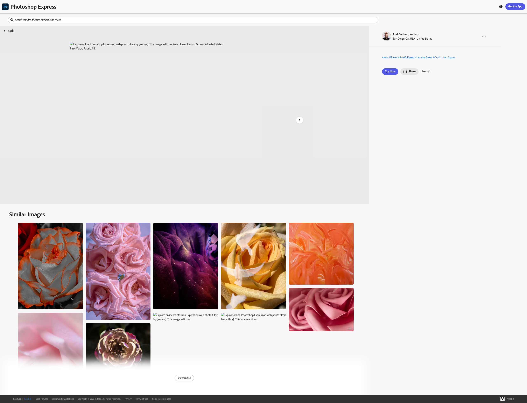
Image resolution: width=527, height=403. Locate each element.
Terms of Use (142, 398)
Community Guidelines (63, 398)
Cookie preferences (161, 398)
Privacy (128, 398)
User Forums (42, 398)
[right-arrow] (299, 120)
